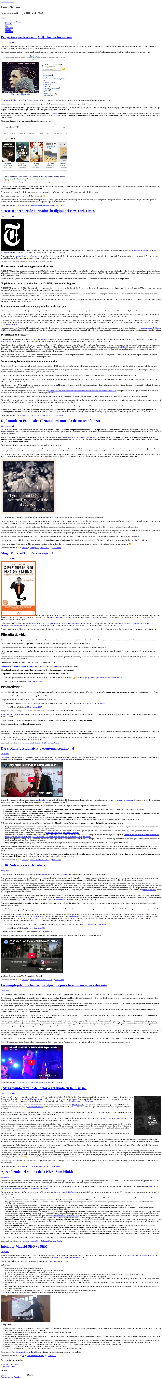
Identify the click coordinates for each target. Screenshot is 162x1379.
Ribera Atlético (76, 916)
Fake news (96, 379)
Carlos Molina (69, 1257)
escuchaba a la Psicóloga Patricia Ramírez (82, 437)
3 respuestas (5, 870)
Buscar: (3, 1375)
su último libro (41, 800)
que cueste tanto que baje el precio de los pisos (62, 833)
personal (8, 30)
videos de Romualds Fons (56, 899)
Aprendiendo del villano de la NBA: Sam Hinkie (37, 1172)
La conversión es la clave (25, 1352)
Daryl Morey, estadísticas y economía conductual (37, 748)
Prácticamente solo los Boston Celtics (66, 1216)
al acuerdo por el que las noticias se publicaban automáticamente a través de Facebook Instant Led (82, 391)
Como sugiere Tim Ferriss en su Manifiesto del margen (20, 100)
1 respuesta (5, 754)
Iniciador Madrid (82, 1257)
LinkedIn (8, 24)
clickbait (123, 347)
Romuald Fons (57, 1257)
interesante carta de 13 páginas (64, 1192)
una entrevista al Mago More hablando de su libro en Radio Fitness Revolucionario (58, 623)
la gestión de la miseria (35, 1107)
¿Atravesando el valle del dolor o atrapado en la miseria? (44, 1088)
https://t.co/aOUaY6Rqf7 (96, 703)
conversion (9, 28)
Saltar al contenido (7, 2)
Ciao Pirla (139, 916)
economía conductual (125, 800)
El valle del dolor (78, 1105)
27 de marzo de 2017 (34, 707)
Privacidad (9, 32)
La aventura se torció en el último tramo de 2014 (115, 1118)
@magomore (89, 678)
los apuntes (54, 1261)
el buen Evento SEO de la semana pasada (139, 1255)
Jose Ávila (29, 899)
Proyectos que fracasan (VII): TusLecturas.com (36, 37)
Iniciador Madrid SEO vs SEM (24, 1246)
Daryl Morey (5, 757)
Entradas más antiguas (10, 1364)
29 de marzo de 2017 (34, 681)
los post (20, 899)
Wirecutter (43, 339)
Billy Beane (62, 759)
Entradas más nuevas (9, 1366)
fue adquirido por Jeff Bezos (150, 328)
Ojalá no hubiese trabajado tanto (144, 640)
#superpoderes (99, 678)
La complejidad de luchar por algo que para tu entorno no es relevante (54, 985)
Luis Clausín (10, 7)
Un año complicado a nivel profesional (54, 874)
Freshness (53, 113)
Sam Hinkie (42, 846)
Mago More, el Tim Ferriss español (27, 553)
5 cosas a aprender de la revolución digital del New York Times (48, 211)
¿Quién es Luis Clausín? (13, 22)
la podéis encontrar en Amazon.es (81, 1101)
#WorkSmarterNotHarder (97, 924)
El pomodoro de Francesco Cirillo (12, 714)
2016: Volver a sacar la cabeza (23, 865)
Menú (3, 18)
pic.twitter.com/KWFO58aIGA (115, 678)
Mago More (54, 617)
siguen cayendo (13, 324)
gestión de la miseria (149, 890)
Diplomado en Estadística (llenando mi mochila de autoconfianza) (50, 421)
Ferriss (63, 617)
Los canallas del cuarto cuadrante (32, 1099)
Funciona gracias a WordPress (11, 1377)
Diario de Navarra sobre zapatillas (27, 916)
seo (6, 26)
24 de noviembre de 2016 (36, 928)
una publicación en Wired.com (26, 256)
